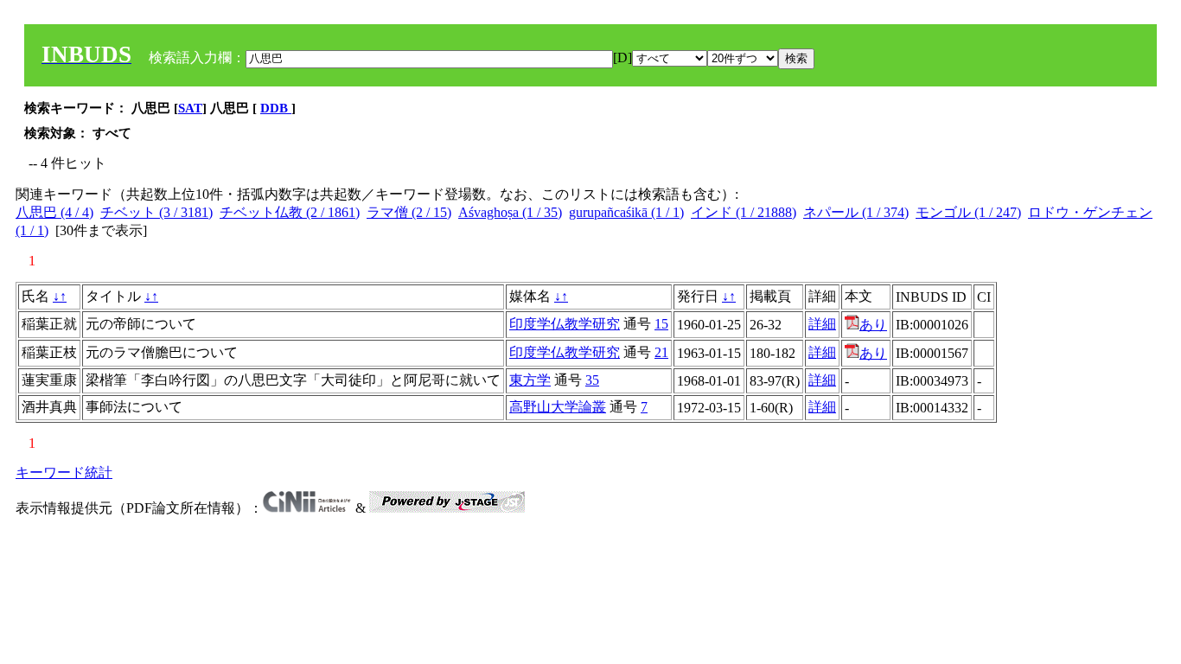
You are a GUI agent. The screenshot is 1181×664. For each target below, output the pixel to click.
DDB (275, 108)
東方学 (530, 380)
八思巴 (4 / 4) (54, 212)
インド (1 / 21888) (743, 212)
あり (873, 324)
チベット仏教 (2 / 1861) (290, 212)
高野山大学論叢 (557, 406)
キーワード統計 (64, 472)
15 (661, 323)
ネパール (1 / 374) (856, 212)
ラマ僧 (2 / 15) (409, 212)
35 (592, 380)
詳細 (822, 323)
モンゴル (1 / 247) (968, 212)
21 (661, 352)
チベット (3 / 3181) (156, 212)
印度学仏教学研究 (564, 323)
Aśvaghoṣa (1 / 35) (510, 212)
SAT (190, 108)
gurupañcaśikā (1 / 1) (626, 212)
